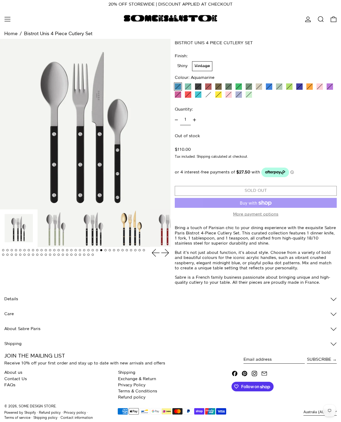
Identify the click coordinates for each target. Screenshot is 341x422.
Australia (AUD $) (317, 412)
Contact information (76, 417)
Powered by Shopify (20, 412)
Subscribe (319, 360)
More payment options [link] (255, 214)
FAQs (9, 385)
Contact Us (15, 379)
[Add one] (194, 120)
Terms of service (17, 417)
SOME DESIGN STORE (37, 406)
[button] (321, 19)
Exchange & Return (137, 379)
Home (11, 34)
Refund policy (131, 397)
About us (13, 373)
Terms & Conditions (137, 391)
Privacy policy (75, 412)
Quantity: (184, 109)
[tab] (3, 250)
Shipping (203, 156)
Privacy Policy (131, 385)
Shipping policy (45, 417)
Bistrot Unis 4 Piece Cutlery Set (58, 34)
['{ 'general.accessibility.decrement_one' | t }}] (176, 120)
